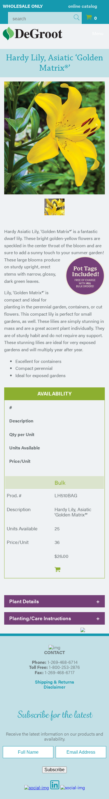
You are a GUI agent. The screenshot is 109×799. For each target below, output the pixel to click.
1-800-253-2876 (64, 667)
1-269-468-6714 (62, 662)
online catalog (82, 6)
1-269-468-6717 (60, 672)
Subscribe (54, 769)
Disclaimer (54, 687)
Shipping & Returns (54, 682)
